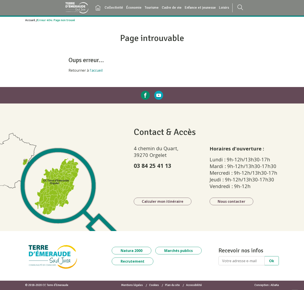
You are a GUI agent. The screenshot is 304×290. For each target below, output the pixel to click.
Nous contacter (231, 201)
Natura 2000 (131, 250)
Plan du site (172, 285)
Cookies (154, 285)
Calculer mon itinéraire (162, 201)
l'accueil (96, 70)
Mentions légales (132, 285)
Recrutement (132, 261)
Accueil (30, 20)
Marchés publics (178, 250)
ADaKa (275, 285)
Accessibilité (194, 285)
